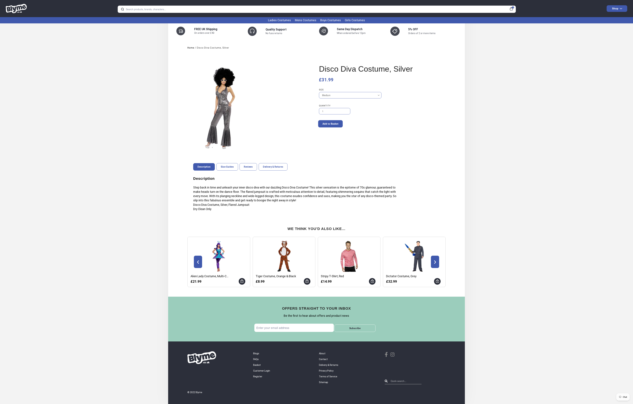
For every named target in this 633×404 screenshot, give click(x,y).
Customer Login (261, 370)
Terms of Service (328, 376)
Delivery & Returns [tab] (273, 166)
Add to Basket (330, 123)
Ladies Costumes (279, 20)
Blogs (256, 353)
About (322, 353)
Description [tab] (204, 166)
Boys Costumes (330, 20)
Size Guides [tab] (227, 166)
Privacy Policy (326, 370)
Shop (615, 8)
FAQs (256, 359)
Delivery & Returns (328, 365)
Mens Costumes (305, 20)
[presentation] (198, 262)
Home (190, 47)
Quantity (325, 106)
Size (321, 90)
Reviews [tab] (248, 166)
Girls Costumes (355, 20)
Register (257, 376)
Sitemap (323, 382)
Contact (323, 359)
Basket (257, 365)
